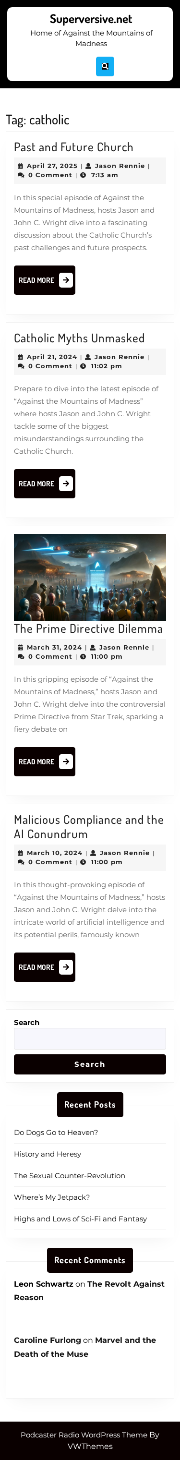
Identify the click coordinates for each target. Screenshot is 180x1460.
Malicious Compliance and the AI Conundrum (89, 826)
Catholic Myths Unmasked (79, 337)
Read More (47, 283)
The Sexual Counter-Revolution (69, 1175)
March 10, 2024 (55, 853)
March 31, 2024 (54, 647)
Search (26, 1022)
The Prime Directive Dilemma (88, 628)
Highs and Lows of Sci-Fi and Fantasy (80, 1218)
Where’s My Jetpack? (52, 1197)
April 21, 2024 (52, 357)
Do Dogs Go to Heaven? (56, 1132)
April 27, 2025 (52, 165)
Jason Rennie (120, 165)
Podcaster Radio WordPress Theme (84, 1434)
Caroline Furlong (47, 1340)
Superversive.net (91, 18)
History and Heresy (47, 1153)
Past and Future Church (74, 146)
